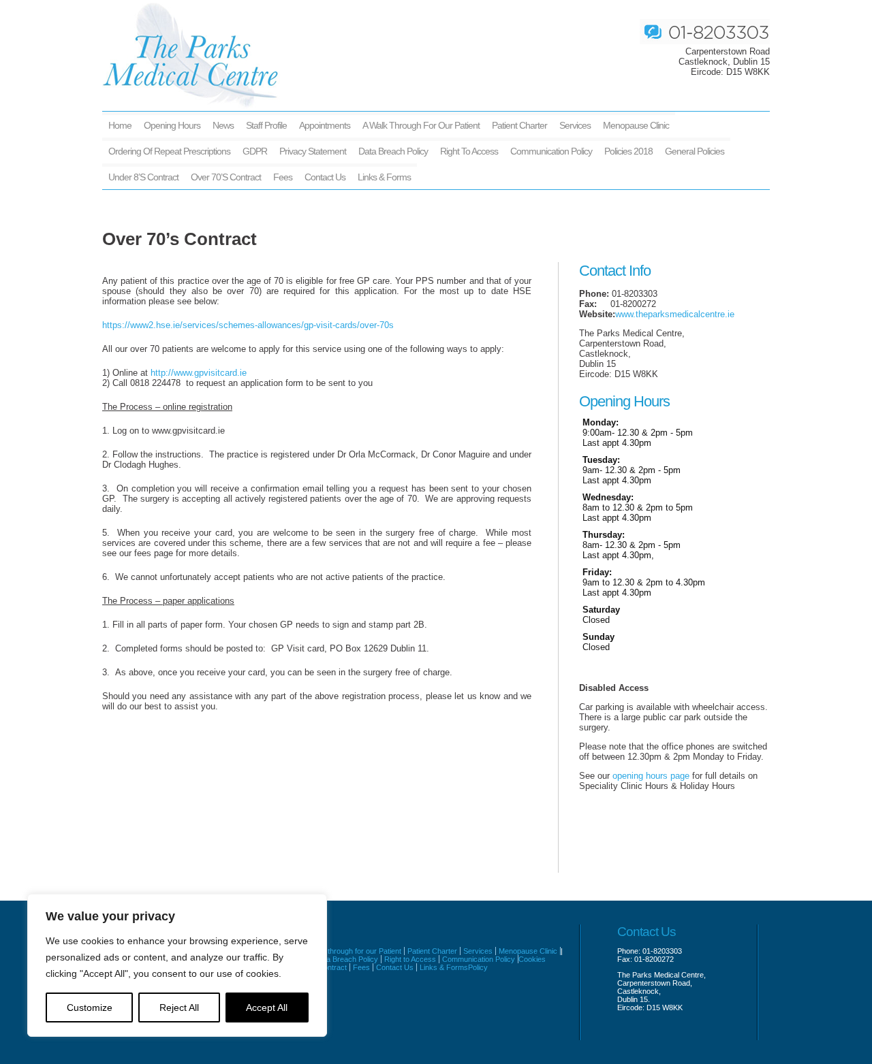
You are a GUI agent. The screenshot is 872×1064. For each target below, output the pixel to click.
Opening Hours (172, 125)
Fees (282, 177)
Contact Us (325, 177)
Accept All (266, 1007)
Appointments (324, 125)
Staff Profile (266, 125)
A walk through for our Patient (421, 125)
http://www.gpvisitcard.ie (199, 373)
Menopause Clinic (636, 125)
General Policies (694, 151)
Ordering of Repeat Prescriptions (169, 151)
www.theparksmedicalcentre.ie (674, 314)
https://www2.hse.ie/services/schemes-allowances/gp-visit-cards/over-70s (248, 325)
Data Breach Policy (393, 151)
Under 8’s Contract (143, 177)
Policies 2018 (628, 151)
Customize (89, 1007)
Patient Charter (519, 125)
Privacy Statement (312, 151)
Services (575, 125)
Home (119, 125)
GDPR (255, 151)
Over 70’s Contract (226, 177)
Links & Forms (384, 177)
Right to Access (469, 151)
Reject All (179, 1007)
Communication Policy (551, 151)
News (223, 125)
